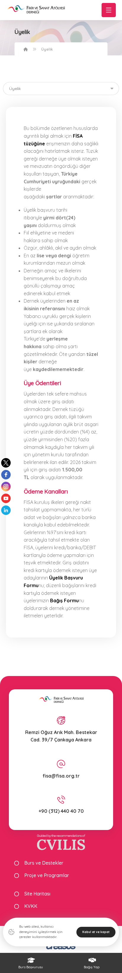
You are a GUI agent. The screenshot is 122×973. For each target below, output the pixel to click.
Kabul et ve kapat (96, 932)
